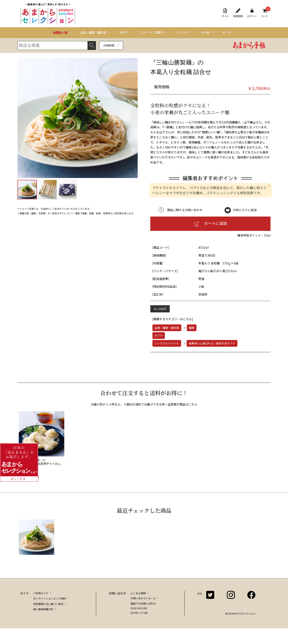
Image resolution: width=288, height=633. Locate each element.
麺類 (191, 328)
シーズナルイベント (167, 343)
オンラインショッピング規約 (49, 598)
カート (264, 13)
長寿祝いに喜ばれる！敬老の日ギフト (212, 343)
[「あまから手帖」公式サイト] (249, 45)
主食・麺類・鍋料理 (167, 328)
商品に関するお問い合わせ (184, 210)
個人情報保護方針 (43, 609)
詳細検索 (109, 45)
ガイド (225, 16)
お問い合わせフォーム (143, 598)
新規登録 (238, 16)
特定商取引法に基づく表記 (48, 604)
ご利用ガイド (40, 593)
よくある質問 (138, 593)
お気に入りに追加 (245, 210)
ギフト (159, 335)
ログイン (252, 16)
